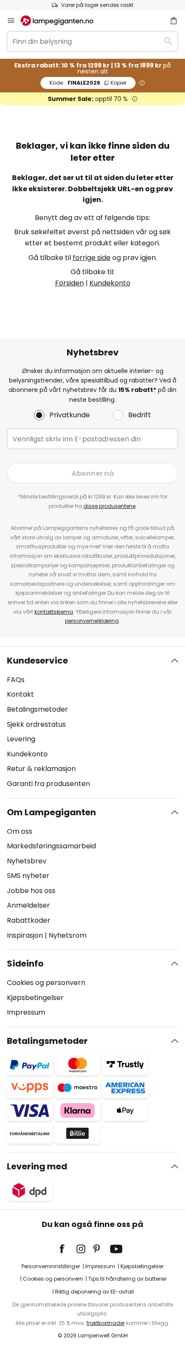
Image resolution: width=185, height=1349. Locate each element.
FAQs (16, 680)
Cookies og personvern (46, 983)
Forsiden (69, 283)
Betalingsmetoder (37, 709)
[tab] (92, 722)
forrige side (92, 258)
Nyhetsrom (67, 935)
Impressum (26, 1012)
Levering (21, 739)
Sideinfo (25, 963)
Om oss (19, 831)
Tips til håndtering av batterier (127, 1278)
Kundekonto (109, 283)
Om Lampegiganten (51, 812)
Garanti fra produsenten (48, 784)
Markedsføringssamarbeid (51, 846)
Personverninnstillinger (51, 1266)
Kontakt (20, 694)
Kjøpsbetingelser (35, 998)
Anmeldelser (28, 905)
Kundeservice (37, 661)
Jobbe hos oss (31, 891)
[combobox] (92, 41)
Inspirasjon (25, 935)
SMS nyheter (28, 876)
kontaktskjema (53, 611)
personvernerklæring (92, 620)
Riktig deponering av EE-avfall (94, 1291)
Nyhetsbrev (26, 861)
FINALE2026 (87, 82)
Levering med (37, 1166)
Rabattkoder (28, 920)
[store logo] (62, 20)
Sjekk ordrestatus (36, 724)
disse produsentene (109, 506)
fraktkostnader (105, 1323)
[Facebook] (67, 1248)
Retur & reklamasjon (41, 769)
